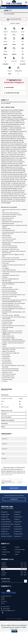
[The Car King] (14, 2)
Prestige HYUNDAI (5, 519)
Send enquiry (14, 488)
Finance (4, 549)
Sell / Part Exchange (20, 549)
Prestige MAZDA (18, 521)
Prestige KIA (17, 519)
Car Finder (17, 552)
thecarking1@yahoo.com (9, 610)
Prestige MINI (17, 524)
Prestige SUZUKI (17, 531)
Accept (14, 631)
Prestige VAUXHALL (18, 533)
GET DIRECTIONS (5, 578)
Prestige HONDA (18, 516)
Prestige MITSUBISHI (5, 526)
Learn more (14, 629)
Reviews (5, 554)
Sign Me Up (14, 499)
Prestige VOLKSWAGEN (6, 536)
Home (4, 547)
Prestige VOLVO (17, 536)
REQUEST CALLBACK (15, 23)
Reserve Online (6, 552)
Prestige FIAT (17, 514)
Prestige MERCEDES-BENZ (7, 524)
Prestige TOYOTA (5, 533)
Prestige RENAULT (18, 529)
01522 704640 (6, 606)
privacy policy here (6, 475)
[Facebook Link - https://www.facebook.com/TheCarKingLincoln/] (2, 613)
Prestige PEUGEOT (5, 529)
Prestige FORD (4, 516)
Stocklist (17, 547)
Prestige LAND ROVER (6, 521)
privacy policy (19, 618)
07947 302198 (6, 608)
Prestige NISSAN (18, 526)
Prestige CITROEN (5, 514)
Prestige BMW (17, 512)
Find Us (17, 554)
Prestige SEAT (4, 531)
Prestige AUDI (4, 512)
